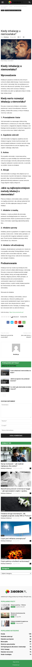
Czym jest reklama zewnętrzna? (13, 538)
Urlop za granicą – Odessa (18, 605)
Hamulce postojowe (7, 639)
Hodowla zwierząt (6, 636)
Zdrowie (3, 461)
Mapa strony (16, 662)
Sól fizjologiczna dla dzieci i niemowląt (13, 10)
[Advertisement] (16, 20)
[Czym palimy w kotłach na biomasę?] (16, 551)
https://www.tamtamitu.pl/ (16, 312)
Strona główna (4, 6)
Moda (12, 616)
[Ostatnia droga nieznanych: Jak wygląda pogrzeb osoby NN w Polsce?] (16, 504)
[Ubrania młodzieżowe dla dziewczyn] (5, 615)
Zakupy (13, 623)
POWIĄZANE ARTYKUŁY (10, 363)
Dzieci (2, 10)
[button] (29, 2)
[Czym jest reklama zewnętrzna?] (16, 528)
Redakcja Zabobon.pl (6, 468)
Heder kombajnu (6, 654)
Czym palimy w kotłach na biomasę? (15, 561)
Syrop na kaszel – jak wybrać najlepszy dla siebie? (12, 465)
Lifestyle (3, 510)
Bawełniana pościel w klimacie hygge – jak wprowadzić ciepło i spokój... (15, 490)
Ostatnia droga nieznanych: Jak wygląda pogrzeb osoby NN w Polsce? (16, 515)
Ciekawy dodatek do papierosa (19, 621)
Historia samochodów (8, 644)
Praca (2, 535)
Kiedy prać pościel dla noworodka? (7, 336)
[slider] (6, 317)
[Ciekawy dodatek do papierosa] (5, 623)
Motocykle (4, 641)
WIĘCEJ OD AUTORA (9, 366)
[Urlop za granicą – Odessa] (5, 607)
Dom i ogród (4, 485)
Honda (3, 634)
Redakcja (6, 37)
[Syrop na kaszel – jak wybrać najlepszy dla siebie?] (16, 454)
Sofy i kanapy (5, 649)
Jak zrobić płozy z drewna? (26, 336)
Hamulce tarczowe (7, 652)
